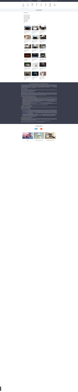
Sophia (56, 115)
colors (38, 86)
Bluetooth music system (25, 113)
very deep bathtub (39, 103)
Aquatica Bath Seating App (44, 101)
